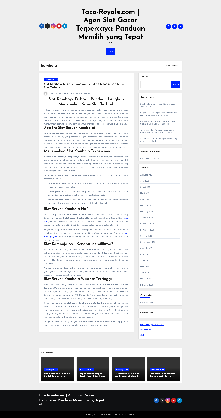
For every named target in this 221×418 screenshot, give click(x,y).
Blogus (118, 414)
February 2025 (146, 285)
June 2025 (145, 260)
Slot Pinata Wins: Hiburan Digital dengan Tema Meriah (57, 376)
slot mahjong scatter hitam (152, 325)
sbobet (143, 335)
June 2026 (145, 187)
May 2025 (144, 266)
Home (110, 51)
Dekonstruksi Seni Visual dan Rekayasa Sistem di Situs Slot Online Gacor (127, 376)
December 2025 (147, 224)
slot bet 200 (145, 330)
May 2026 (144, 193)
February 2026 (146, 211)
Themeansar (129, 414)
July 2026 (144, 181)
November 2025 (147, 230)
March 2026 (145, 205)
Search (144, 77)
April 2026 (145, 199)
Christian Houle (54, 93)
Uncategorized (51, 79)
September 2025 (147, 242)
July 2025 (144, 254)
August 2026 (146, 175)
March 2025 (145, 279)
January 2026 (146, 218)
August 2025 (146, 248)
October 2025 (146, 236)
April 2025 (144, 273)
